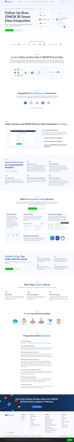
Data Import (47, 416)
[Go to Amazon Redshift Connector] (25, 102)
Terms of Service (26, 436)
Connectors (32, 419)
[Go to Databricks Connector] (37, 102)
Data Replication (48, 421)
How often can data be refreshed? (28, 377)
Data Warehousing (48, 423)
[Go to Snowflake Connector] (48, 102)
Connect (32, 423)
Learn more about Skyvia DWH (11, 171)
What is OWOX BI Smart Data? (27, 346)
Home (6, 8)
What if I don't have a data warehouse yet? (30, 359)
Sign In (68, 1)
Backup (31, 421)
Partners (22, 419)
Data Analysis (47, 426)
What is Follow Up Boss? (26, 341)
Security (32, 436)
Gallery (63, 419)
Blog (62, 416)
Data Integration (11, 8)
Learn (63, 423)
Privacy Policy (39, 436)
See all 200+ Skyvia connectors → (37, 108)
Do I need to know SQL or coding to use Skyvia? (31, 369)
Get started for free (9, 30)
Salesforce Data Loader (49, 428)
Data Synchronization (49, 419)
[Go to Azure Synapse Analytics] (31, 102)
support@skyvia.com (64, 436)
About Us (23, 416)
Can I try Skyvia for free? (26, 384)
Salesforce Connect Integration (51, 430)
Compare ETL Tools (65, 421)
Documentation (65, 426)
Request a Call (62, 1)
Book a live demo (19, 30)
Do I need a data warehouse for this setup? (30, 352)
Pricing (31, 426)
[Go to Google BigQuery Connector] (43, 102)
